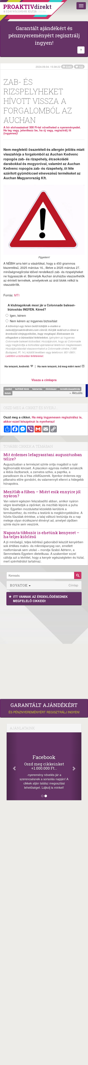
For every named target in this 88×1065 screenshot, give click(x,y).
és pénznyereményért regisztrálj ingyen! (44, 708)
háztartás (37, 388)
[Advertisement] (44, 651)
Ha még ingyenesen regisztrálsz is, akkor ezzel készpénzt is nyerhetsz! (42, 419)
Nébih (8, 393)
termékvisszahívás (70, 388)
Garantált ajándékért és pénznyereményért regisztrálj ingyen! (44, 35)
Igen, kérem (18, 315)
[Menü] (81, 5)
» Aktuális (75, 393)
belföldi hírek (22, 388)
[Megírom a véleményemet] (83, 366)
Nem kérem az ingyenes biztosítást (33, 321)
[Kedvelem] (31, 366)
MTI (16, 295)
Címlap (73, 585)
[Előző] (12, 766)
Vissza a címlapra (44, 380)
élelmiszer (51, 388)
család (8, 388)
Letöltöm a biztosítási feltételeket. (25, 356)
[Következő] (76, 766)
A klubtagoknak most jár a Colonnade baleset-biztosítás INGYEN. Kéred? (41, 307)
